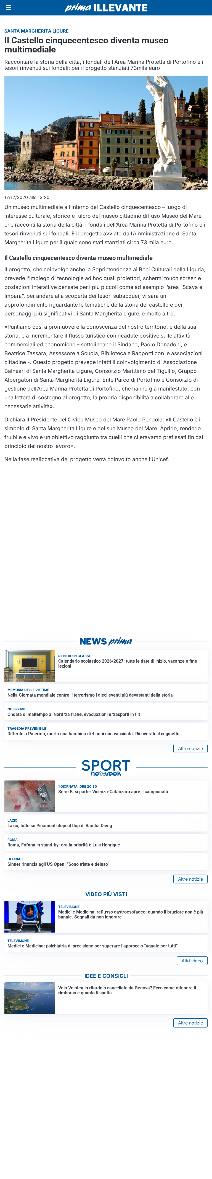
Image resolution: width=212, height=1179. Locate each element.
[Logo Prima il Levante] (106, 7)
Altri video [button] (192, 960)
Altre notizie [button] (190, 748)
